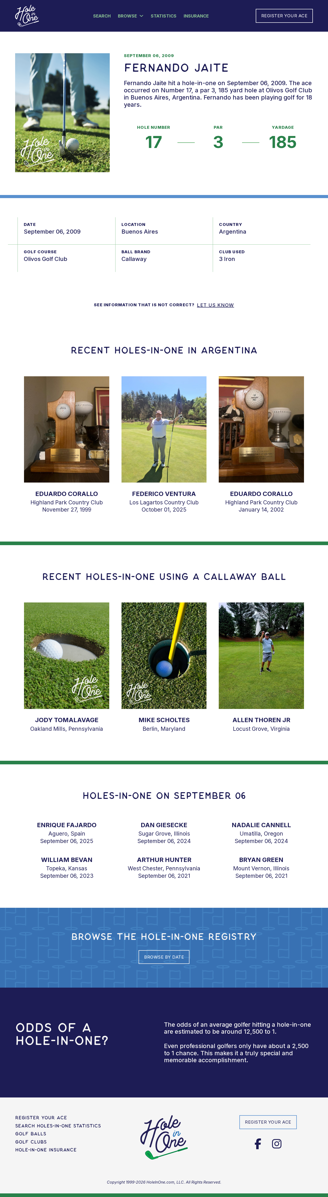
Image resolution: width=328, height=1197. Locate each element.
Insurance (196, 15)
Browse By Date (164, 957)
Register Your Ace (284, 15)
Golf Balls (30, 1133)
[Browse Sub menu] (141, 15)
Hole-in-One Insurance (46, 1149)
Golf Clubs (31, 1141)
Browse (127, 15)
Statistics (163, 15)
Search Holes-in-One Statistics (58, 1125)
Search (102, 15)
